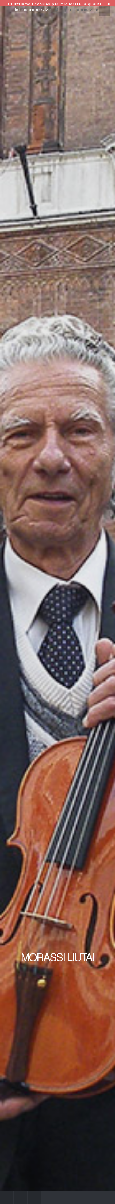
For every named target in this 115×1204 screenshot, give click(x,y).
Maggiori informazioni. (78, 10)
